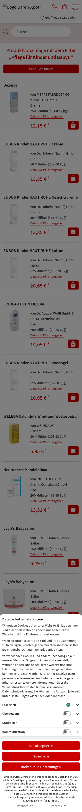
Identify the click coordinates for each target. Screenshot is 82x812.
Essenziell (9, 705)
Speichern (41, 756)
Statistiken (9, 723)
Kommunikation (13, 732)
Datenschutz (24, 806)
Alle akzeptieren (41, 745)
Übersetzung (11, 714)
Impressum (58, 806)
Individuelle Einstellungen (41, 767)
